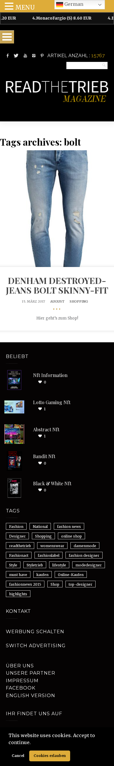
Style (13, 565)
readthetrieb (20, 546)
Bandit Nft (44, 456)
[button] (33, 743)
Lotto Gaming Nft (51, 402)
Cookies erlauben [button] (50, 755)
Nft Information (50, 375)
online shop (71, 536)
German (73, 4)
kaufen (43, 575)
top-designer (80, 584)
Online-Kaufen (71, 575)
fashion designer (84, 555)
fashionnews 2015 (25, 584)
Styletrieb (35, 565)
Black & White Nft (52, 483)
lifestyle (59, 565)
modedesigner (88, 565)
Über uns (20, 666)
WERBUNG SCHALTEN (35, 631)
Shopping (79, 301)
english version (30, 695)
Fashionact (18, 555)
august (57, 301)
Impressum (22, 680)
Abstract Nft (46, 429)
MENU (25, 7)
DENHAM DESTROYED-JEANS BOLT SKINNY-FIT (57, 285)
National (40, 526)
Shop (55, 584)
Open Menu (7, 36)
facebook (20, 688)
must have (18, 575)
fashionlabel (48, 555)
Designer (17, 536)
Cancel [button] (18, 755)
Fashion (16, 526)
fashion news (69, 526)
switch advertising (36, 645)
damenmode (85, 546)
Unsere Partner (30, 673)
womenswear (52, 546)
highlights (18, 594)
